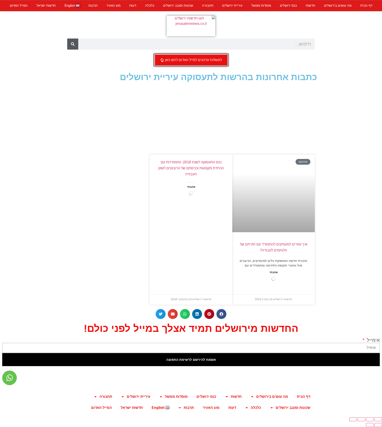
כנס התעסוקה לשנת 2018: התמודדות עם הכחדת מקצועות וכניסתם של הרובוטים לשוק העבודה (191, 168)
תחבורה (207, 5)
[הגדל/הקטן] (378, 419)
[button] (221, 314)
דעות (132, 5)
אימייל (372, 340)
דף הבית (366, 5)
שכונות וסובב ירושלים (178, 5)
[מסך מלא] (370, 419)
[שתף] (361, 419)
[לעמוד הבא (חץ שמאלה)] (370, 425)
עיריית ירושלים (232, 5)
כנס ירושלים (288, 5)
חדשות (310, 5)
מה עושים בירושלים (337, 5)
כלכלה (149, 5)
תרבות (92, 5)
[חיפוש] (72, 44)
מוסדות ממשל (261, 5)
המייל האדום (19, 5)
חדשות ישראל (46, 5)
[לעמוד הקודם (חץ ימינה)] (378, 425)
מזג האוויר (113, 5)
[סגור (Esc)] (353, 419)
